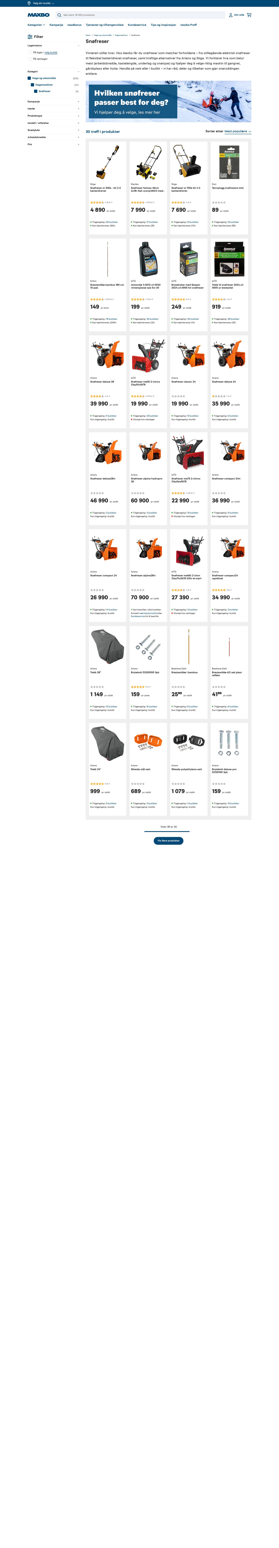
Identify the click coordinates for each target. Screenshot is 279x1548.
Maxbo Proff (189, 25)
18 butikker (111, 319)
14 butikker (111, 609)
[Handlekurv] (249, 15)
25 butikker (152, 415)
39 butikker (193, 319)
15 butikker (192, 512)
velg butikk (51, 52)
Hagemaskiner (121, 35)
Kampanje (56, 25)
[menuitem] (53, 78)
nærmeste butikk (148, 613)
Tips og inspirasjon (163, 25)
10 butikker (192, 222)
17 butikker (152, 222)
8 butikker (152, 706)
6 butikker (233, 415)
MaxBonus (74, 25)
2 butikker (111, 512)
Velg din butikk (42, 3)
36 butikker (112, 222)
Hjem (88, 35)
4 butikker (192, 803)
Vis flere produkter (169, 840)
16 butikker (233, 222)
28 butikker (233, 319)
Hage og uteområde (103, 35)
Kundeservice (137, 25)
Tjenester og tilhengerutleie (105, 25)
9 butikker (111, 415)
